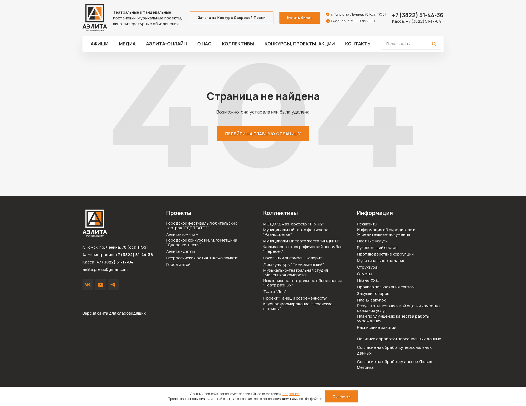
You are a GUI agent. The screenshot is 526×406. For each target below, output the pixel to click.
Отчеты (364, 274)
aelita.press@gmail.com (105, 269)
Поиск (434, 44)
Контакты (358, 44)
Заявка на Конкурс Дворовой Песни (232, 17)
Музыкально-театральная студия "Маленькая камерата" (295, 272)
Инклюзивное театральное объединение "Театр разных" (302, 283)
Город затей (178, 264)
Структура (367, 267)
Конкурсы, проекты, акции (300, 44)
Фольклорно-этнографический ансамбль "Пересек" (302, 249)
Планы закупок (371, 300)
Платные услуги (372, 241)
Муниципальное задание (381, 261)
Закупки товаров (373, 293)
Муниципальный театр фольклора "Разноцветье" (295, 232)
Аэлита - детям (180, 251)
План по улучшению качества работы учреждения (393, 318)
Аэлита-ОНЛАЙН (166, 44)
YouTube (100, 284)
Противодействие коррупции (385, 254)
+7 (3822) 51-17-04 (423, 21)
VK (87, 284)
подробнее (291, 394)
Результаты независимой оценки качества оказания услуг (398, 308)
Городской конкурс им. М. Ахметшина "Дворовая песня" (201, 242)
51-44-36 (418, 15)
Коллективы (238, 44)
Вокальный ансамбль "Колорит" (293, 258)
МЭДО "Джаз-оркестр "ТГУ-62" (293, 224)
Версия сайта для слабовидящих (114, 313)
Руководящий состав (377, 247)
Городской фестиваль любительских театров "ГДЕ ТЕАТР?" (201, 225)
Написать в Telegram (113, 284)
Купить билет (299, 17)
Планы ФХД (368, 280)
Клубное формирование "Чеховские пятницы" (298, 306)
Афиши (99, 44)
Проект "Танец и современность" (295, 298)
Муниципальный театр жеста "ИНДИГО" (301, 241)
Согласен (342, 396)
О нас (204, 44)
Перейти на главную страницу (263, 133)
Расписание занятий (376, 327)
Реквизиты (367, 224)
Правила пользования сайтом (385, 287)
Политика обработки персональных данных (399, 338)
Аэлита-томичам (182, 234)
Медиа (127, 44)
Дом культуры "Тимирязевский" (293, 264)
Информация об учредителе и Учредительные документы (386, 232)
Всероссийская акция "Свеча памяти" (202, 258)
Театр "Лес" (274, 291)
